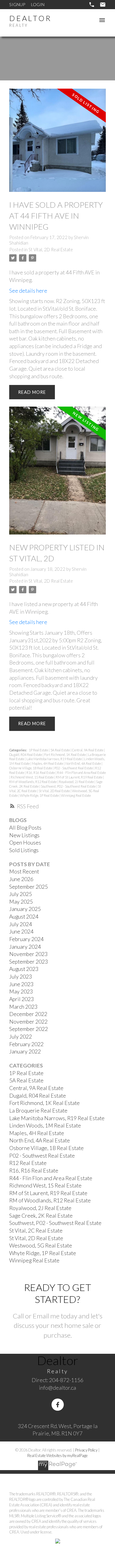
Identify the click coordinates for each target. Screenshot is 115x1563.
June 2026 (21, 879)
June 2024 (21, 931)
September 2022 (28, 1029)
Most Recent (24, 871)
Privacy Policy (86, 1450)
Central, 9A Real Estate (88, 750)
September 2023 (28, 961)
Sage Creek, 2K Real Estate (41, 1215)
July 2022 (20, 1036)
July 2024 (20, 924)
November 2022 (28, 1021)
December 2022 (28, 1014)
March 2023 (23, 1007)
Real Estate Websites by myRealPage (57, 1455)
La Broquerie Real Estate (38, 1110)
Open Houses (25, 842)
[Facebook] (58, 1405)
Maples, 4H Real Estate (48, 763)
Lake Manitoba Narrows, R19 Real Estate (54, 759)
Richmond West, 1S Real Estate (32, 777)
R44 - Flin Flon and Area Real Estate (81, 772)
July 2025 (20, 894)
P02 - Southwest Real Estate (74, 768)
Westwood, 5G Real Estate (40, 1245)
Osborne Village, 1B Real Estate (31, 768)
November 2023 (28, 954)
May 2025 (21, 901)
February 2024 (26, 939)
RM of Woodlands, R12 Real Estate (33, 782)
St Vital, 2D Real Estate (51, 249)
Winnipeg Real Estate (76, 795)
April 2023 (21, 999)
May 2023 (21, 991)
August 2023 (23, 969)
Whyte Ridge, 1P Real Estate (39, 795)
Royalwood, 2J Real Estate (76, 782)
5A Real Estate (60, 750)
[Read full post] (57, 144)
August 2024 (23, 916)
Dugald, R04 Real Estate (26, 755)
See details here (28, 291)
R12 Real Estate (28, 1163)
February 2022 (26, 1044)
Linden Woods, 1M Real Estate (45, 1125)
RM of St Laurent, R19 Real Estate (79, 777)
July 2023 (20, 976)
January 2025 (25, 909)
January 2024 (25, 947)
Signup (17, 4)
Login (37, 4)
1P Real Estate (39, 750)
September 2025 (28, 887)
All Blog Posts (25, 827)
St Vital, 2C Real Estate (36, 1230)
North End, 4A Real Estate (83, 763)
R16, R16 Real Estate (41, 772)
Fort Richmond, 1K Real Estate (65, 755)
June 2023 (21, 984)
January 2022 (25, 1051)
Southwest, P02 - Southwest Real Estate (68, 786)
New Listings (24, 835)
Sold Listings (24, 850)
